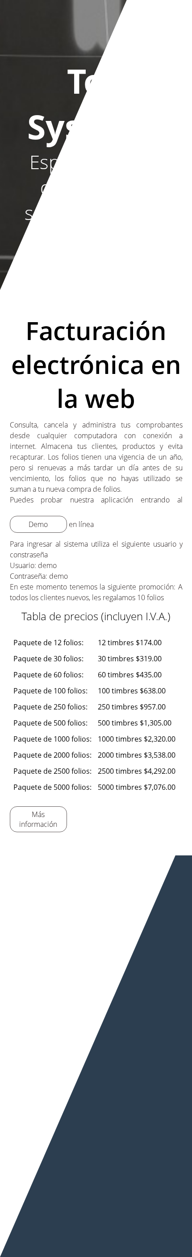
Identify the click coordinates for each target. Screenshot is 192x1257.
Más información (38, 819)
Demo (38, 524)
